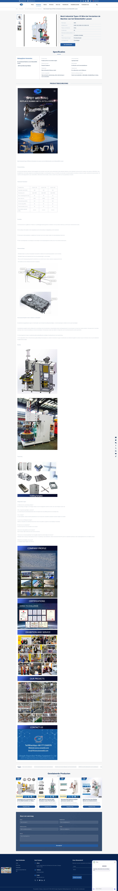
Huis (17, 8)
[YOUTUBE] (116, 453)
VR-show (51, 4)
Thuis (32, 4)
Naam (21, 819)
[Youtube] (88, 1)
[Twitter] (83, 1)
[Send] (115, 889)
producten (18, 867)
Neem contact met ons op (21, 870)
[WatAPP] (116, 440)
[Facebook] (81, 1)
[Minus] (115, 862)
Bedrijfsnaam (62, 819)
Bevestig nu (59, 845)
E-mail (61, 826)
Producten (38, 4)
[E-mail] (116, 437)
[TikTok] (44, 880)
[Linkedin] (85, 1)
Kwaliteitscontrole (75, 4)
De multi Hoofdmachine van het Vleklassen (33, 8)
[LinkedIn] (116, 451)
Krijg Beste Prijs (26, 806)
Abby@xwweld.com (40, 877)
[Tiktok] (90, 1)
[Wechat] (116, 443)
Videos (45, 4)
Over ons (58, 4)
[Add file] (94, 889)
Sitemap (41, 888)
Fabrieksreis (65, 4)
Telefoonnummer (23, 826)
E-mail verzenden (77, 877)
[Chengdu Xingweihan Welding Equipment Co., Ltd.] (21, 4)
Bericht (21, 833)
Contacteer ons (85, 4)
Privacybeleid (35, 888)
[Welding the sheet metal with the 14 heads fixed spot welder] (40, 30)
